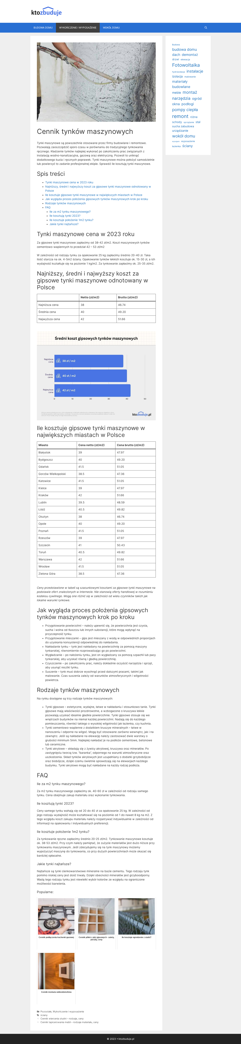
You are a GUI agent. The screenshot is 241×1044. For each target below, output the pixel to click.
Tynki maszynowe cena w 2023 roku (69, 182)
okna (176, 104)
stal (198, 122)
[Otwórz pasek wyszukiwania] (206, 28)
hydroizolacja (178, 72)
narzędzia (181, 98)
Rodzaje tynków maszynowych (65, 203)
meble (176, 93)
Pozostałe (45, 1011)
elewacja (185, 59)
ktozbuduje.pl (126, 1038)
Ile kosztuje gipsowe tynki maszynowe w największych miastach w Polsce (93, 195)
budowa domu (184, 49)
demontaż (190, 55)
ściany (44, 1015)
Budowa (176, 44)
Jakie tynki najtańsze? (64, 224)
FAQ (47, 207)
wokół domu (183, 136)
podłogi (187, 104)
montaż (190, 92)
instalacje (195, 71)
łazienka (176, 146)
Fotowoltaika (186, 65)
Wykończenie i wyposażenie (77, 27)
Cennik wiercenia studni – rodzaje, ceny (62, 1018)
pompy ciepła (185, 109)
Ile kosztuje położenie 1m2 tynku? (71, 220)
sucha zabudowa (183, 126)
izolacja (177, 76)
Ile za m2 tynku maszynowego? (70, 211)
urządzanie (180, 130)
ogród (197, 98)
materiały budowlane (181, 84)
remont (180, 116)
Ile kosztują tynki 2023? (65, 215)
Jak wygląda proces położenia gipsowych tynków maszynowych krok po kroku (96, 199)
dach (176, 55)
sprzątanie (189, 122)
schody (177, 122)
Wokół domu (111, 27)
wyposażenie (188, 141)
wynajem (176, 141)
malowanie (190, 76)
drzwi (175, 59)
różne (194, 117)
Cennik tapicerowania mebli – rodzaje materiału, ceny (69, 1022)
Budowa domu (43, 27)
